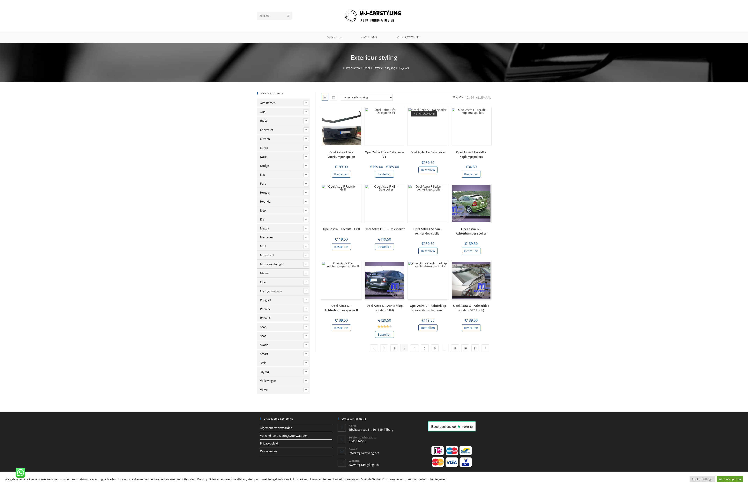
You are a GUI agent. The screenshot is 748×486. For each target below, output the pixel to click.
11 (475, 348)
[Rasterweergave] (325, 97)
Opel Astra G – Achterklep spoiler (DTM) (384, 308)
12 (467, 97)
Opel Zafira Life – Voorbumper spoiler (341, 154)
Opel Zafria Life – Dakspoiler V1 (384, 154)
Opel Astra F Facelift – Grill (341, 229)
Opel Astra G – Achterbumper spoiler (471, 231)
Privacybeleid (269, 443)
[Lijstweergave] (333, 97)
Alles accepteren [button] (730, 479)
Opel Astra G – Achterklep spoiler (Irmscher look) (428, 308)
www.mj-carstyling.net (364, 465)
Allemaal (483, 97)
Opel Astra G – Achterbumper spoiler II (341, 308)
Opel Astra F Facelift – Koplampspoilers (471, 154)
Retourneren (268, 451)
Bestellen (341, 174)
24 (472, 97)
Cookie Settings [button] (702, 479)
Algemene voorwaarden (276, 428)
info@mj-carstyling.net (364, 453)
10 (465, 348)
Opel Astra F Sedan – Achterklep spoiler (427, 231)
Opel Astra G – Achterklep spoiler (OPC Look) (471, 308)
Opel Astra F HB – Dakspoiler (384, 229)
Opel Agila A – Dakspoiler (427, 152)
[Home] (341, 68)
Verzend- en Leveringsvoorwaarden (284, 435)
